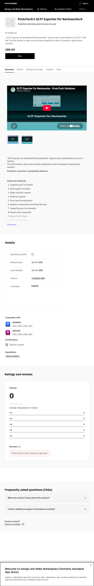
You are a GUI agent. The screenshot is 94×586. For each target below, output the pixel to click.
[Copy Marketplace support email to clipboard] (23, 524)
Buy (20, 56)
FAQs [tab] (58, 69)
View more (11, 224)
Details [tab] (20, 69)
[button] (47, 498)
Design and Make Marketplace (19, 9)
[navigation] (47, 9)
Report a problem (13, 524)
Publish (82, 9)
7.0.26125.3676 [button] (38, 278)
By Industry (42, 9)
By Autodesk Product (63, 9)
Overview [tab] (9, 69)
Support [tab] (49, 69)
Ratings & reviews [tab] (34, 69)
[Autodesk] (11, 3)
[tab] (13, 140)
